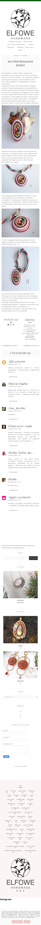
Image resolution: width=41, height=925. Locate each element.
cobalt (20, 837)
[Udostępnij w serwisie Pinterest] (13, 325)
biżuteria (28, 326)
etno (16, 820)
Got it (27, 921)
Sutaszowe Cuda (20, 426)
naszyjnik (21, 816)
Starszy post (30, 346)
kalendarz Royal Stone (15, 846)
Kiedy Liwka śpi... (21, 452)
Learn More (17, 921)
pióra (10, 825)
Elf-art (30, 328)
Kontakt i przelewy (25, 47)
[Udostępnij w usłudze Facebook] (11, 325)
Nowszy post (10, 346)
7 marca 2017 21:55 (14, 455)
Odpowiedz (13, 376)
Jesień (20, 647)
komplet (24, 820)
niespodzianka (30, 850)
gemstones (31, 829)
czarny (30, 803)
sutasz (16, 795)
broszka (8, 820)
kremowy (16, 842)
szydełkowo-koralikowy (30, 337)
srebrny (33, 820)
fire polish (28, 812)
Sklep (20, 50)
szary (30, 816)
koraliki (30, 334)
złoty (22, 829)
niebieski (11, 803)
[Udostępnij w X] (8, 325)
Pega (32, 795)
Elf (34, 326)
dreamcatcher (11, 829)
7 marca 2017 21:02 (14, 429)
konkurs (20, 833)
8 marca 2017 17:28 (14, 500)
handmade (30, 331)
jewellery (26, 333)
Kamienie (11, 837)
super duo (31, 846)
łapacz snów (28, 825)
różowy (18, 825)
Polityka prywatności (16, 44)
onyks (25, 842)
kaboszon (34, 333)
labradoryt (30, 833)
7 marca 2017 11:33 (14, 364)
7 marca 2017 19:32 (14, 411)
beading (27, 325)
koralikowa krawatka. (13, 850)
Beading (20, 682)
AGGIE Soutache (19, 497)
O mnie (31, 44)
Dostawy (10, 47)
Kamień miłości (20, 601)
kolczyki (10, 799)
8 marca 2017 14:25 (14, 482)
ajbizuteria (16, 361)
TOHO (27, 339)
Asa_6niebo (17, 408)
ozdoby (24, 795)
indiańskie (10, 833)
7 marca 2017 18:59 (14, 386)
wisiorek (32, 339)
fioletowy (29, 837)
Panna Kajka (18, 383)
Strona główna (15, 41)
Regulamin (28, 41)
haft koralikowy (29, 330)
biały (33, 325)
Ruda (12, 479)
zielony (12, 816)
